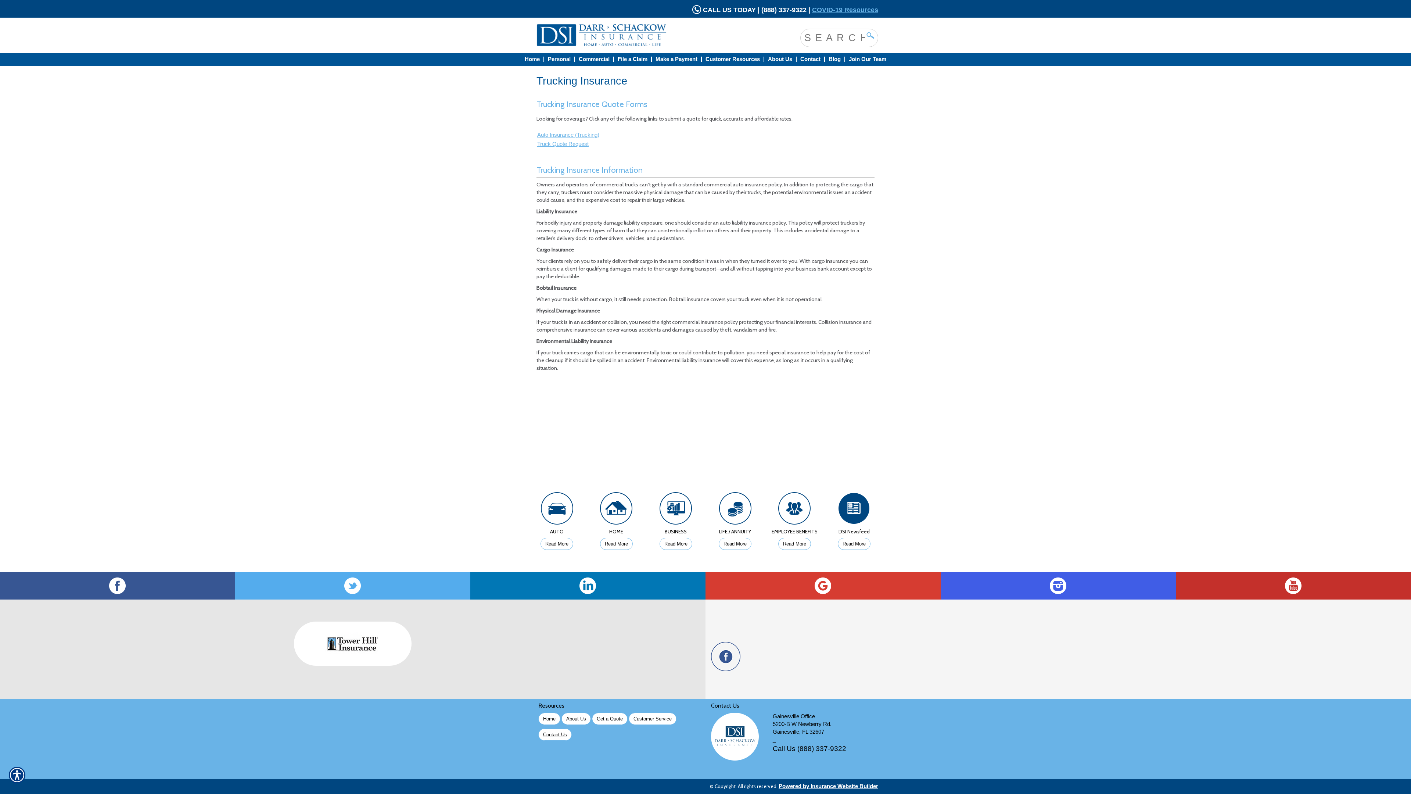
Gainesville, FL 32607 (798, 732)
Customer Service (652, 719)
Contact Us (555, 734)
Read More (556, 544)
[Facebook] (118, 585)
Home (549, 719)
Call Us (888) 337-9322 (809, 748)
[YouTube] (1293, 585)
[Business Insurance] (675, 510)
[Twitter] (353, 585)
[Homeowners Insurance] (616, 510)
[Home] (631, 35)
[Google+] (823, 585)
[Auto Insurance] (557, 510)
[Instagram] (1058, 585)
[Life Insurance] (735, 510)
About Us (576, 719)
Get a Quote (610, 719)
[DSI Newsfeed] (854, 510)
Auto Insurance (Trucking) (568, 135)
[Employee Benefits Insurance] (795, 510)
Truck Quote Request (563, 144)
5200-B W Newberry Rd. (802, 724)
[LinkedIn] (588, 585)
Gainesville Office (794, 716)
